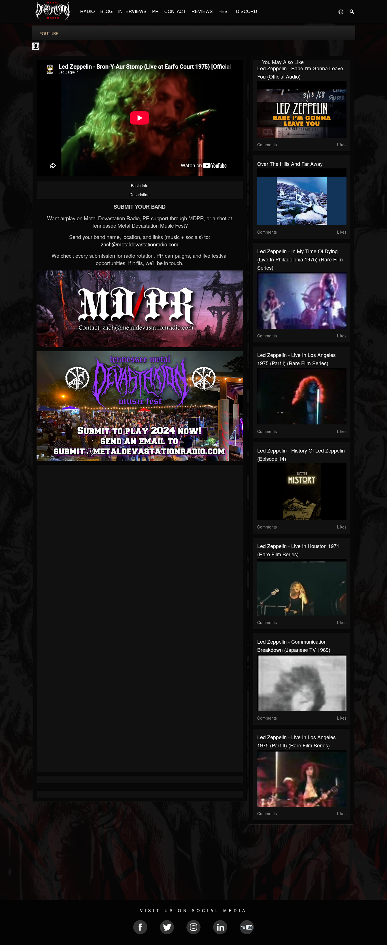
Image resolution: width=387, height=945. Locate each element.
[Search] (352, 11)
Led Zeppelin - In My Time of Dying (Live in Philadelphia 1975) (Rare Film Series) (300, 259)
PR (155, 11)
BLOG (106, 11)
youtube (49, 33)
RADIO (87, 11)
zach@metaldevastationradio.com (139, 244)
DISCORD (246, 11)
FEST (224, 11)
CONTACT (175, 11)
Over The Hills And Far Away (290, 163)
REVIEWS (202, 11)
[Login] (341, 11)
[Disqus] (139, 545)
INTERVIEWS (132, 11)
